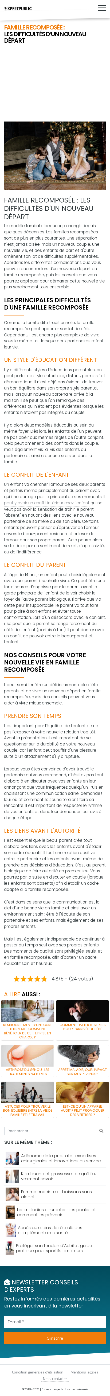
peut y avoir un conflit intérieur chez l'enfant (46, 503)
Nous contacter (55, 1378)
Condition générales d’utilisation (37, 1372)
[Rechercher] (101, 1131)
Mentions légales (84, 1372)
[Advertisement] (55, 83)
